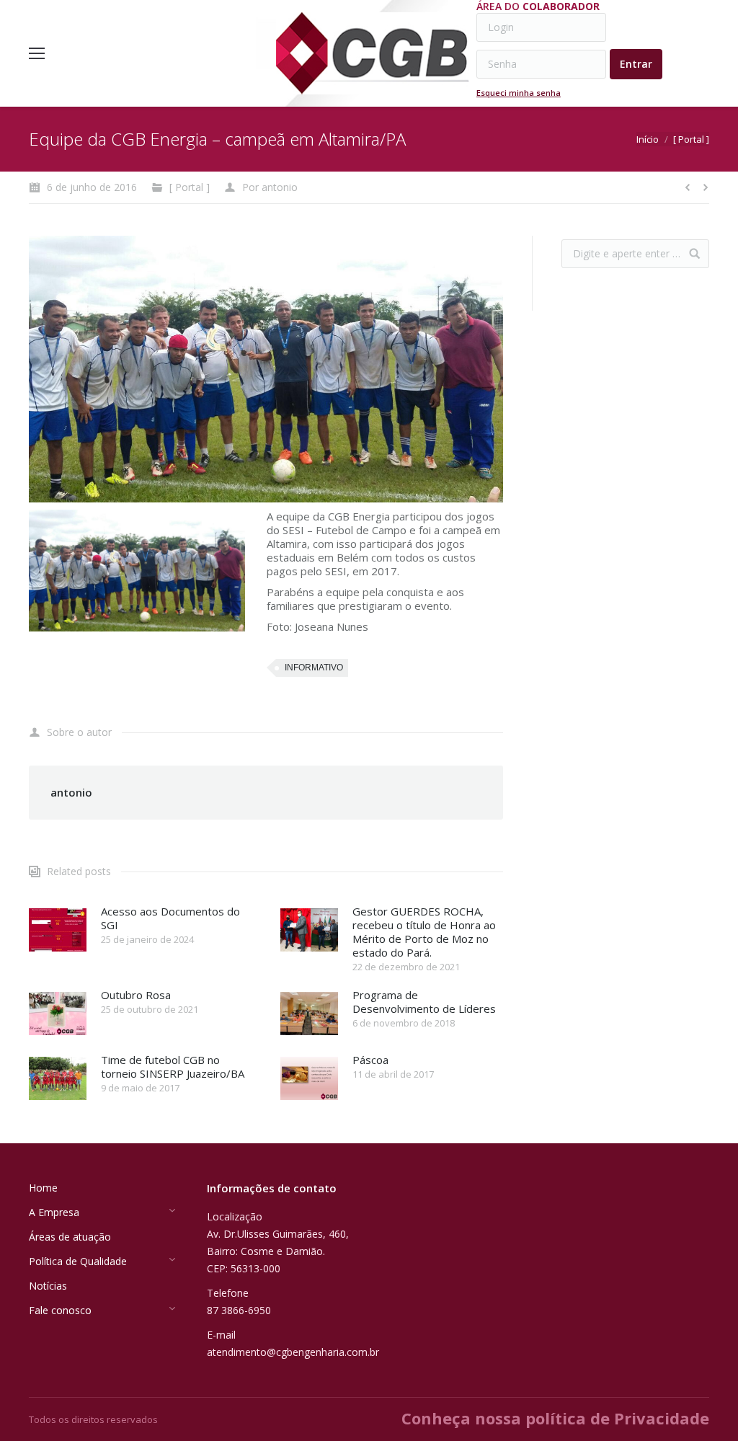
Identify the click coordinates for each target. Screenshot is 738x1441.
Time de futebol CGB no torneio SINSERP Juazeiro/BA (172, 1067)
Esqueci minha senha (518, 92)
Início (647, 139)
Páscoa (370, 1060)
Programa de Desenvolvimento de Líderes (424, 1002)
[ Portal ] (691, 139)
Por (270, 187)
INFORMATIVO (314, 667)
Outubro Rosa (136, 995)
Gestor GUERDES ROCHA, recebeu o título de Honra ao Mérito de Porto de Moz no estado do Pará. (424, 932)
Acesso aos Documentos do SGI (170, 918)
